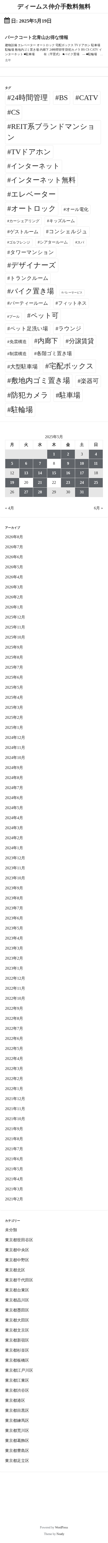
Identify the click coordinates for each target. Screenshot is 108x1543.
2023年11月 (15, 868)
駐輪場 (22, 410)
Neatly (60, 1534)
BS (63, 98)
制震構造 (18, 353)
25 (96, 482)
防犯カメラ (29, 395)
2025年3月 (14, 707)
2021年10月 (15, 1119)
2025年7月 (14, 667)
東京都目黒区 (17, 1410)
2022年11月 (15, 988)
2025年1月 (14, 727)
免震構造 (18, 341)
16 (68, 473)
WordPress (61, 1527)
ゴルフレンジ (19, 242)
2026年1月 (14, 607)
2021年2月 (14, 1199)
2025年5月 (14, 687)
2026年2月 (14, 597)
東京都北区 (15, 1270)
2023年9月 (14, 888)
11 (96, 463)
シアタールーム (54, 242)
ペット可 (45, 315)
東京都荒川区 (17, 1430)
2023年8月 (14, 898)
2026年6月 (14, 557)
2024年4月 (14, 818)
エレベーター (33, 194)
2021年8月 (14, 1139)
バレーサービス (72, 292)
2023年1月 (14, 968)
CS (15, 112)
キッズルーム (62, 220)
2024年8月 (14, 778)
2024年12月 (15, 737)
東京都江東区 (17, 1380)
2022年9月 (14, 1008)
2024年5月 (14, 808)
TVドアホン (31, 152)
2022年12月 (15, 978)
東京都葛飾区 (17, 1440)
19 (12, 482)
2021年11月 (15, 1109)
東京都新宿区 (17, 1340)
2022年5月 (14, 1048)
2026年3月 (14, 587)
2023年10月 (15, 878)
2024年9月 (14, 767)
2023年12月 (15, 858)
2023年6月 (14, 918)
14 (40, 473)
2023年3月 (14, 948)
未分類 (11, 1230)
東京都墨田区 (17, 1310)
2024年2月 (14, 838)
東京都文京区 (17, 1330)
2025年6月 (14, 677)
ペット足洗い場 (29, 328)
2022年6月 (14, 1038)
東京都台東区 (17, 1290)
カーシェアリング (24, 221)
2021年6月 (14, 1159)
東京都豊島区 (17, 1450)
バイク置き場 (32, 291)
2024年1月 (14, 848)
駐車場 (69, 395)
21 (40, 482)
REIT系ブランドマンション (51, 132)
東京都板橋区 (17, 1360)
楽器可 (90, 381)
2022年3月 (14, 1068)
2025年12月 (15, 617)
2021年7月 (14, 1149)
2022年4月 (14, 1058)
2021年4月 (14, 1179)
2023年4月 (14, 938)
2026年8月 (14, 537)
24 (82, 482)
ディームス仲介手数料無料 (54, 6)
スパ (80, 242)
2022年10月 (15, 998)
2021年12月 (15, 1099)
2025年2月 (14, 717)
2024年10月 (15, 757)
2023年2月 (14, 958)
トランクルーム (29, 278)
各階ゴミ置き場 (54, 353)
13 (26, 473)
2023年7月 (14, 908)
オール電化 (77, 209)
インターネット (35, 166)
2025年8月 (14, 657)
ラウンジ (69, 328)
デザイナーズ (33, 265)
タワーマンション (32, 252)
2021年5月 (14, 1169)
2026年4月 (14, 577)
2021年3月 (14, 1189)
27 (26, 492)
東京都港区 (15, 1400)
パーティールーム (29, 303)
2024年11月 (15, 747)
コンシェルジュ (68, 231)
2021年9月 (14, 1129)
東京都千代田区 (19, 1280)
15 (54, 473)
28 (40, 492)
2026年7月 (14, 547)
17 (82, 473)
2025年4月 (14, 697)
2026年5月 (14, 567)
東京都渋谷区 (17, 1390)
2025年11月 (15, 627)
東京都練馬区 (17, 1420)
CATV (88, 98)
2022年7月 (14, 1028)
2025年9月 (14, 647)
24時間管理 (29, 98)
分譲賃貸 (81, 341)
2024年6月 (14, 798)
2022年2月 (14, 1078)
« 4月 (9, 508)
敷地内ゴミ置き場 (40, 380)
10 (82, 463)
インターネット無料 (43, 180)
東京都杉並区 (17, 1350)
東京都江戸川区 (19, 1370)
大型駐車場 (24, 366)
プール (14, 317)
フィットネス (72, 303)
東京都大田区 (17, 1320)
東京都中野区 (17, 1260)
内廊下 (48, 341)
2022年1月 (14, 1089)
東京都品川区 (17, 1300)
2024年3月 (14, 828)
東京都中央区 (17, 1250)
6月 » (98, 508)
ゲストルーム (24, 231)
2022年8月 (14, 1018)
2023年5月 (14, 928)
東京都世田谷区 (19, 1240)
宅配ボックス (71, 366)
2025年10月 (15, 637)
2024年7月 (14, 788)
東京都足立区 (17, 1460)
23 (68, 482)
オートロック (33, 208)
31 (82, 492)
